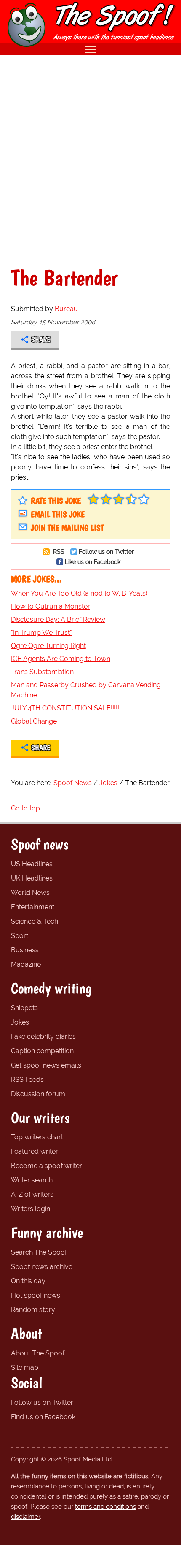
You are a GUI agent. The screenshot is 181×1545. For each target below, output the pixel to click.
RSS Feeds (27, 1080)
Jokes (20, 1022)
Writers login (30, 1209)
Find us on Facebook (43, 1417)
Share (40, 339)
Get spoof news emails (46, 1065)
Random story (33, 1310)
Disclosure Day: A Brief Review (58, 619)
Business (25, 950)
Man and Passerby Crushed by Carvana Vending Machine (86, 690)
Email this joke (58, 514)
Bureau (66, 309)
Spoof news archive (41, 1267)
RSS (57, 551)
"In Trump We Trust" (41, 633)
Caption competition (42, 1051)
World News (30, 893)
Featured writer (34, 1151)
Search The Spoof (39, 1252)
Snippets (24, 1008)
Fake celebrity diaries (43, 1037)
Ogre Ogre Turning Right (48, 646)
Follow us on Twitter (106, 551)
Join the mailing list (67, 528)
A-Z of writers (32, 1194)
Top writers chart (37, 1137)
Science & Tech (34, 921)
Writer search (32, 1180)
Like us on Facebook (92, 561)
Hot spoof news (35, 1295)
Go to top (25, 808)
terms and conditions (105, 1506)
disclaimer (25, 1517)
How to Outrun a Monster (50, 606)
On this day (28, 1281)
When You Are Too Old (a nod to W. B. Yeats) (79, 593)
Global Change (34, 721)
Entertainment (32, 907)
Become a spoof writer (46, 1166)
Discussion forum (38, 1094)
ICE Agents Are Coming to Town (60, 659)
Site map (24, 1367)
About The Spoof (37, 1353)
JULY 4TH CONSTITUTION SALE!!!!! (65, 708)
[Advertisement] (90, 161)
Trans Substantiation (42, 672)
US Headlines (32, 864)
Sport (19, 936)
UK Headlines (32, 878)
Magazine (26, 964)
